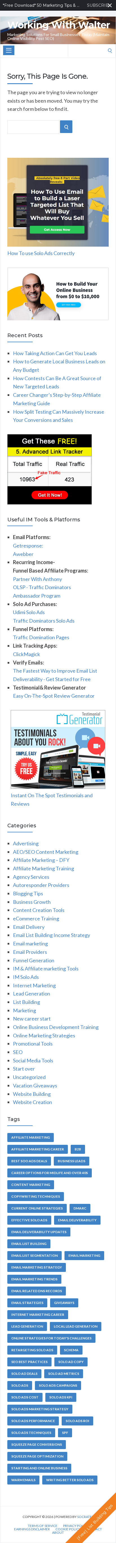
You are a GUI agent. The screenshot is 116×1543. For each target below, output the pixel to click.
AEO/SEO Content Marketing (45, 852)
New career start (32, 1018)
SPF (65, 1433)
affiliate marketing (30, 1137)
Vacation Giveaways (35, 1085)
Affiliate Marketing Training (43, 868)
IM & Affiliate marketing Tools (46, 968)
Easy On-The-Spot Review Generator (54, 696)
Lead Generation (31, 993)
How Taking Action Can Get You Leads (55, 353)
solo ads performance (33, 1421)
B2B (78, 1149)
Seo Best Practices (29, 1362)
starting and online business (39, 1468)
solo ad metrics (63, 1373)
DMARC (79, 1208)
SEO (18, 1052)
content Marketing (30, 1184)
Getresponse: (28, 545)
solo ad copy (71, 1362)
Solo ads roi (77, 1421)
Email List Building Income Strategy (51, 935)
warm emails (23, 1480)
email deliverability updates (38, 1232)
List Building (26, 1002)
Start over (24, 1069)
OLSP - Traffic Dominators (42, 587)
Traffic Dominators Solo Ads (44, 621)
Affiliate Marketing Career (37, 1149)
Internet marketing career (37, 1314)
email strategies (27, 1303)
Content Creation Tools (38, 910)
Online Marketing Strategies (44, 1035)
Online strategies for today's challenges (51, 1338)
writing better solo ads (69, 1480)
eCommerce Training (36, 918)
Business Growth (32, 902)
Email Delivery (28, 927)
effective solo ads (29, 1220)
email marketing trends (34, 1279)
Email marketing (30, 943)
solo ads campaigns (58, 1385)
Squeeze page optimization (37, 1456)
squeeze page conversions (36, 1444)
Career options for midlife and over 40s (49, 1173)
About (58, 1532)
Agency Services (31, 877)
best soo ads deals (29, 1161)
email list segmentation (34, 1255)
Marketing (24, 1010)
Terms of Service (42, 1526)
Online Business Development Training (56, 1027)
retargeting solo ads (32, 1350)
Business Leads (71, 1161)
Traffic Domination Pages (41, 637)
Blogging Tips (28, 893)
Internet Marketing (34, 985)
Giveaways (64, 1303)
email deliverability (77, 1220)
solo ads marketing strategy (39, 1409)
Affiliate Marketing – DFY (41, 860)
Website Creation (32, 1102)
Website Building (32, 1094)
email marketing (84, 1255)
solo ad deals (24, 1373)
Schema (71, 1350)
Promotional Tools (33, 1043)
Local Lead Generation (75, 1326)
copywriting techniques (35, 1196)
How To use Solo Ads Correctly (41, 253)
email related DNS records (36, 1291)
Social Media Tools (33, 1060)
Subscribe (100, 5)
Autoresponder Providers (41, 885)
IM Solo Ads (26, 977)
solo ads (19, 1385)
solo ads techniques (31, 1433)
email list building (28, 1244)
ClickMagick (26, 654)
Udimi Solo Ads (29, 612)
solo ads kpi (60, 1397)
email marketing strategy (36, 1267)
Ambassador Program (36, 596)
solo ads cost (25, 1397)
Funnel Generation (33, 960)
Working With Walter (58, 25)
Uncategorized (29, 1077)
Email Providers (30, 952)
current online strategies (37, 1208)
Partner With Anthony (37, 579)
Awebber (23, 554)
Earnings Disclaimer (32, 1529)
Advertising (26, 843)
